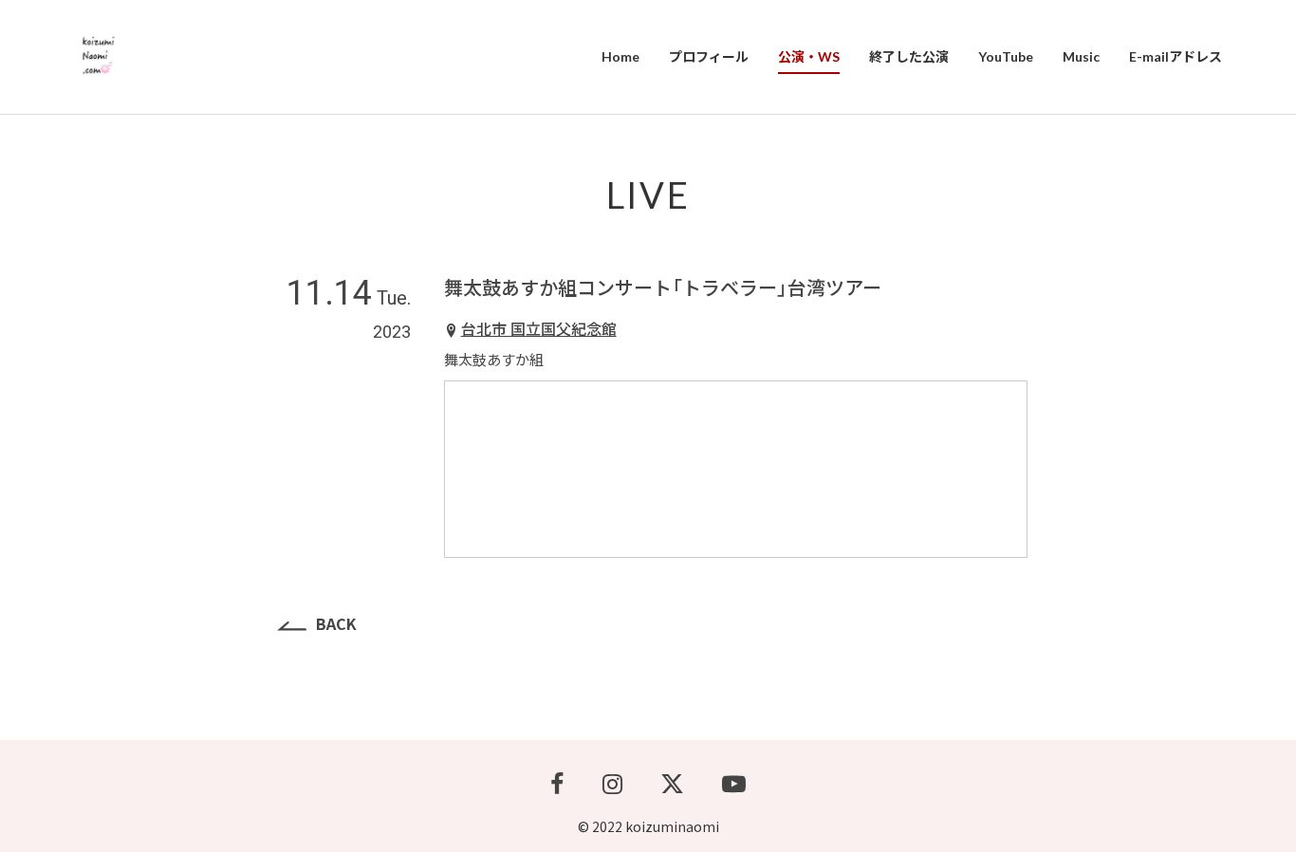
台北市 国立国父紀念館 (539, 328)
